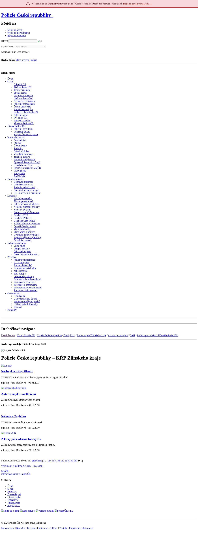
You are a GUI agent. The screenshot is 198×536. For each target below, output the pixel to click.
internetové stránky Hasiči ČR (16, 474)
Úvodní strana (8, 335)
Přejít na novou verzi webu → (137, 3)
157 (62, 460)
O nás (10, 488)
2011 (132, 335)
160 (75, 460)
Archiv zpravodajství (118, 335)
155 (54, 460)
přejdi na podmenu (16, 35)
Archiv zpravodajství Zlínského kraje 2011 (157, 335)
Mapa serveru (22, 60)
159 (71, 460)
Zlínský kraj (69, 335)
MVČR (5, 471)
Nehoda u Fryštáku (13, 416)
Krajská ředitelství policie (49, 335)
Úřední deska (13, 497)
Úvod (10, 486)
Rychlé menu (7, 46)
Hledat (4, 41)
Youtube (63, 528)
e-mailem (17, 466)
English (33, 60)
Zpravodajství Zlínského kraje (91, 335)
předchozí (37, 460)
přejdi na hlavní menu (18, 32)
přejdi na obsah (14, 30)
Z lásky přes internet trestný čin (21, 439)
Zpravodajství (14, 494)
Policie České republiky (26, 15)
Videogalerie (13, 502)
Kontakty (12, 491)
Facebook (38, 466)
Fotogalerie (12, 500)
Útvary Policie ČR (26, 335)
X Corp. (27, 466)
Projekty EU (13, 505)
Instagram (43, 528)
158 (67, 460)
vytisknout (6, 466)
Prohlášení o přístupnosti (81, 528)
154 (49, 460)
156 (58, 460)
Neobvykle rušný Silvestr (17, 371)
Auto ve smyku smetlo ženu (18, 394)
